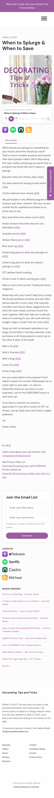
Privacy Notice (35, 757)
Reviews (5, 757)
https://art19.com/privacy (16, 465)
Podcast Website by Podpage (26, 787)
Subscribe (27, 535)
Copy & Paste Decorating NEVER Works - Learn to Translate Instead (26, 630)
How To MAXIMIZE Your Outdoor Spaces (21, 645)
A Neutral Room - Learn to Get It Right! (21, 611)
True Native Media (37, 749)
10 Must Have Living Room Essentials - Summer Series (25, 620)
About (5, 753)
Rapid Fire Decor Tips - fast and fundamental (24, 638)
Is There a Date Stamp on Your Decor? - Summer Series (26, 603)
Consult (32, 753)
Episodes (6, 745)
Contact (32, 745)
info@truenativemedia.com (15, 731)
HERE (41, 177)
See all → (6, 665)
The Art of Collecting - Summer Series (20, 594)
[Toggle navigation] (44, 19)
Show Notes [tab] (11, 140)
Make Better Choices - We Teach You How (22, 652)
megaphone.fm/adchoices (16, 455)
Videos (5, 749)
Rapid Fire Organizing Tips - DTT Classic (21, 659)
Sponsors (6, 761)
